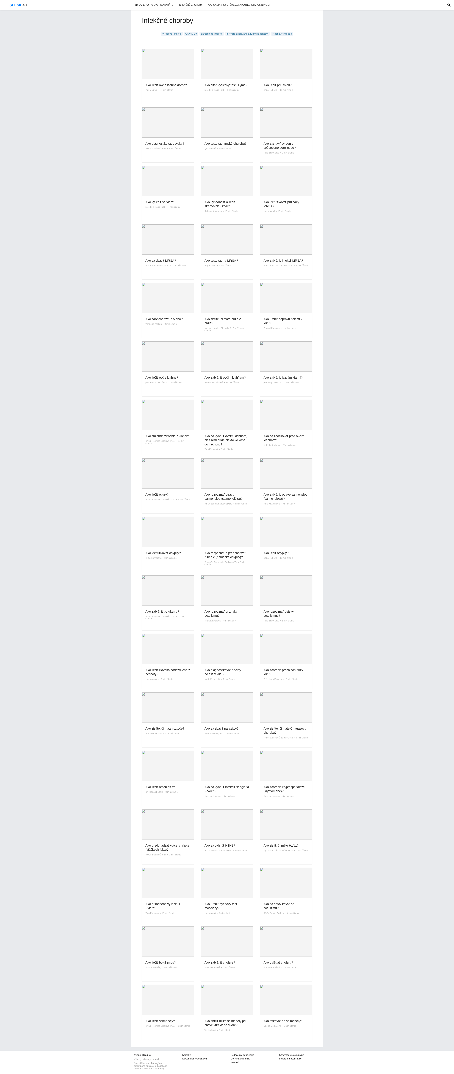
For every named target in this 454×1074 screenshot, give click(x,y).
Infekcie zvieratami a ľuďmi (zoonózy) (247, 33)
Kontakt (235, 1062)
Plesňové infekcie (282, 33)
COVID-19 (191, 33)
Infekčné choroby (191, 5)
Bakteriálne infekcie (212, 33)
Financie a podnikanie (290, 1059)
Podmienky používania (242, 1055)
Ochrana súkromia (240, 1059)
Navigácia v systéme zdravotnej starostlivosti (239, 5)
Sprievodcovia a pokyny (291, 1055)
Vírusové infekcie (171, 33)
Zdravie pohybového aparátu (154, 5)
